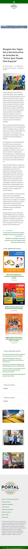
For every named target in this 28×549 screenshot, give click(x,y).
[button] (14, 2)
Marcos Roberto (9, 66)
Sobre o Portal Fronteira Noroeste (10, 499)
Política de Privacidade (7, 509)
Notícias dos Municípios (10, 68)
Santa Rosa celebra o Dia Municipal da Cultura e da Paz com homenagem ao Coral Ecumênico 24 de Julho (14, 370)
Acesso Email (5, 514)
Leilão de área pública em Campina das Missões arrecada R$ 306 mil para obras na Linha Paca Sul (13, 360)
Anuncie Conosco (6, 502)
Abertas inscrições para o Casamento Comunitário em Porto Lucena (14, 276)
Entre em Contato (6, 512)
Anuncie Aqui (5, 517)
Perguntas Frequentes (7, 504)
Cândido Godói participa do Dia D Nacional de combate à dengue (14, 307)
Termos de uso (5, 507)
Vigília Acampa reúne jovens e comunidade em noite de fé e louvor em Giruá (14, 339)
